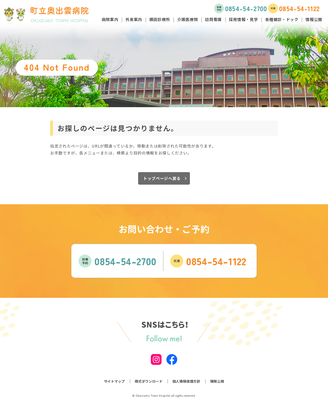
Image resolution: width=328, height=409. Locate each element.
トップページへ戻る (162, 178)
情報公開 (217, 381)
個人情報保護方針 (186, 381)
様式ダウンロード (149, 381)
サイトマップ (114, 381)
